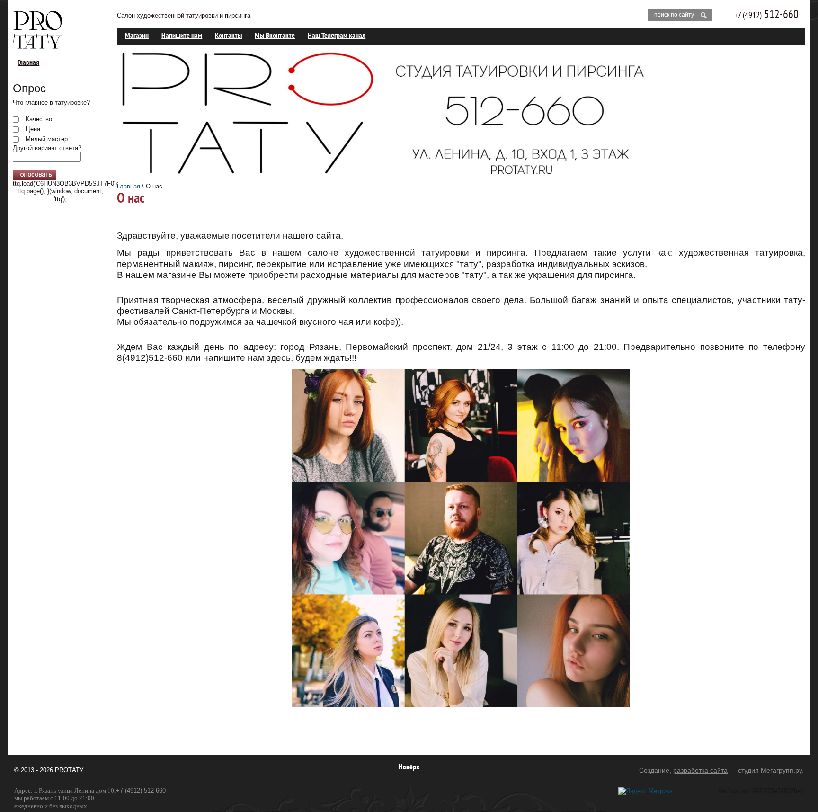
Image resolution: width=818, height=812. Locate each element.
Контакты (228, 36)
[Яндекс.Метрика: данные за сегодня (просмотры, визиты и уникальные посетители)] (645, 791)
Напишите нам (181, 36)
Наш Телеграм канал (336, 36)
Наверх (409, 767)
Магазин (137, 36)
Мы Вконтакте (275, 36)
